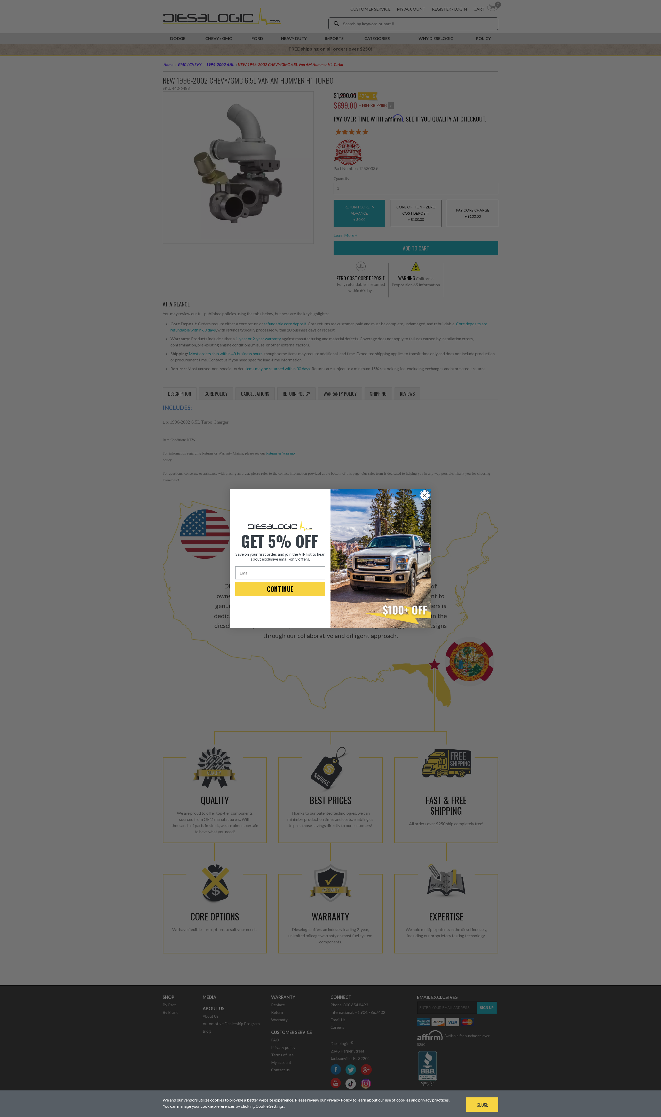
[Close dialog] (424, 495)
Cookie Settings (270, 1106)
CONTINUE (280, 589)
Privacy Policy (339, 1099)
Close (482, 1104)
